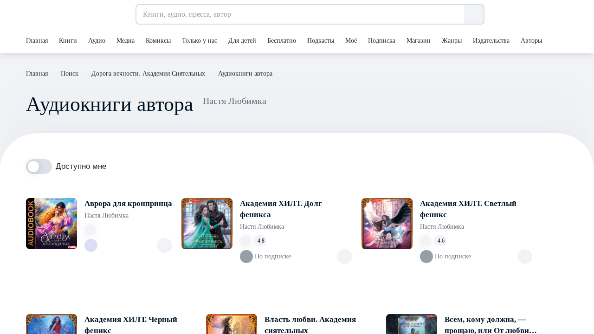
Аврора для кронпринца (128, 203)
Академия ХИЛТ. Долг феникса (281, 209)
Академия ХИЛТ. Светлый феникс (468, 209)
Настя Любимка (106, 215)
